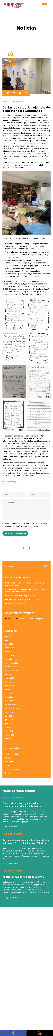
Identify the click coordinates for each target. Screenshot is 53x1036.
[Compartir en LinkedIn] (19, 93)
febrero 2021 (10, 738)
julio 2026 (9, 636)
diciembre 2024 (11, 697)
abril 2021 (9, 731)
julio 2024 (9, 716)
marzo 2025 (10, 685)
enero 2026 (9, 655)
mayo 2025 (9, 678)
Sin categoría (10, 773)
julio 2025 (9, 674)
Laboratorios (10, 758)
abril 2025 (9, 682)
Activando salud (11, 754)
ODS (7, 765)
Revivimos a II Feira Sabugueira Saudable (21, 599)
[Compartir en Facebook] (13, 93)
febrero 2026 (10, 651)
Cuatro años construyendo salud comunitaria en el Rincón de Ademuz (22, 805)
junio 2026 (9, 640)
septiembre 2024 (12, 708)
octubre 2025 (10, 666)
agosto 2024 (10, 712)
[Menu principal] (44, 5)
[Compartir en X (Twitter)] (7, 93)
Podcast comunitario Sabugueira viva (20, 595)
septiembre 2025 (12, 670)
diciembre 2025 (11, 659)
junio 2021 (9, 723)
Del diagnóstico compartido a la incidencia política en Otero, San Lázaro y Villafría (25, 842)
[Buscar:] (26, 566)
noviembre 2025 (11, 663)
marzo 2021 (10, 735)
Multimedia (9, 761)
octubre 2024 (10, 704)
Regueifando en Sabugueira (16, 603)
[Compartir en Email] (25, 93)
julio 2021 (9, 720)
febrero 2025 (10, 689)
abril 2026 (9, 644)
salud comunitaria (12, 769)
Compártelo (13, 1033)
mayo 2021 (9, 727)
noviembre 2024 (11, 701)
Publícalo (39, 1033)
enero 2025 (9, 693)
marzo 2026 (10, 648)
